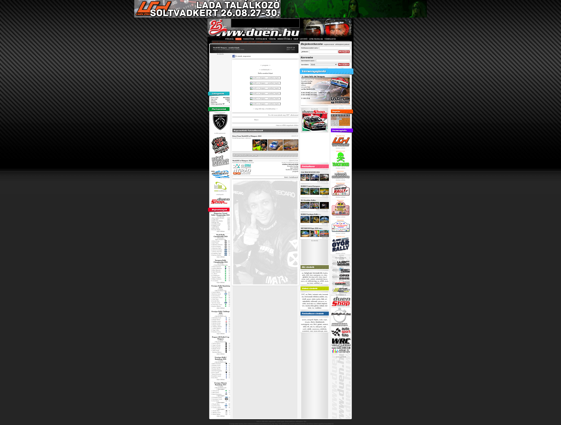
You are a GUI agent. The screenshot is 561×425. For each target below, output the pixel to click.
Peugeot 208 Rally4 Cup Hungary (220, 338)
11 (335, 117)
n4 (306, 281)
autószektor (267, 42)
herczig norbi (313, 277)
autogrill (310, 320)
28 (343, 121)
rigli (324, 327)
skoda (326, 281)
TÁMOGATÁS (330, 39)
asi (302, 273)
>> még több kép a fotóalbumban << (265, 108)
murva (302, 281)
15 (346, 117)
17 (332, 119)
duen (311, 275)
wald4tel (317, 283)
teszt (311, 331)
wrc (321, 283)
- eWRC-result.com (315, 93)
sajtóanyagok (223, 42)
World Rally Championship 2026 (221, 235)
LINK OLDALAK (316, 39)
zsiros (325, 331)
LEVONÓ (304, 39)
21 (343, 119)
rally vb (312, 327)
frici (315, 324)
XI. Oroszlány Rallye (308, 200)
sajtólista (237, 42)
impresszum (272, 421)
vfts (313, 308)
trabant (322, 306)
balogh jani (308, 273)
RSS (305, 421)
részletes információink (290, 164)
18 (335, 119)
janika (318, 299)
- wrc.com (312, 95)
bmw (310, 294)
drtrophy (307, 322)
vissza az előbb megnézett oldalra (287, 125)
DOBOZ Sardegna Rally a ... (311, 214)
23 (348, 119)
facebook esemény (292, 169)
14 (343, 117)
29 (346, 121)
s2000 (322, 281)
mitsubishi (306, 301)
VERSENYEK (248, 39)
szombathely (305, 331)
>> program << (265, 65)
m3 (326, 299)
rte (318, 281)
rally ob (306, 326)
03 (340, 123)
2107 (303, 294)
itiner (320, 277)
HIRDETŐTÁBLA (284, 39)
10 (332, 117)
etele (311, 324)
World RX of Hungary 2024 (242, 160)
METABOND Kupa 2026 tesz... (312, 228)
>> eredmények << (265, 69)
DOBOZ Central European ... (311, 186)
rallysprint (318, 327)
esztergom (317, 275)
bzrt (326, 297)
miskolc (312, 279)
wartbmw (318, 308)
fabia (325, 275)
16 (348, 117)
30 (348, 121)
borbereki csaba (317, 294)
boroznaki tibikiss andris (314, 297)
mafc (308, 279)
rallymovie (321, 301)
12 (346, 125)
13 (340, 117)
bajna (316, 319)
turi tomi (310, 283)
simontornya (315, 329)
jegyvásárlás (294, 168)
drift (307, 275)
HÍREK (238, 39)
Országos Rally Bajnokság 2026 (220, 286)
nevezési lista (305, 87)
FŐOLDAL (229, 39)
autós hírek (252, 42)
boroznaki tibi (317, 273)
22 (346, 119)
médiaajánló (259, 42)
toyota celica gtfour (312, 306)
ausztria (304, 320)
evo (322, 275)
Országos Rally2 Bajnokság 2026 (220, 358)
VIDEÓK (272, 39)
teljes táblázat (221, 231)
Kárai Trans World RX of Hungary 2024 (246, 136)
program (295, 171)
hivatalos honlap (292, 166)
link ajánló (244, 42)
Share (256, 120)
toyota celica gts (318, 331)
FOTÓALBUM (261, 39)
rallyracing (312, 281)
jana (313, 299)
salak (309, 329)
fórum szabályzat (290, 421)
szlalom (323, 329)
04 (343, 123)
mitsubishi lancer (321, 279)
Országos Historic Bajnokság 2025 (220, 384)
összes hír (215, 42)
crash (304, 299)
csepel (325, 320)
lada (322, 299)
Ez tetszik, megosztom (243, 56)
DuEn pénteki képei (323, 182)
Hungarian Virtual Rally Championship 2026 (220, 214)
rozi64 (304, 329)
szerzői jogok (280, 421)
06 (348, 123)
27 (340, 121)
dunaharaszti (320, 322)
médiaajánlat (299, 421)
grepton (305, 277)
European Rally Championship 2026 (221, 261)
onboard (314, 301)
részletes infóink (340, 148)
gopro (309, 299)
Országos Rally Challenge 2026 (220, 312)
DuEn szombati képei (322, 210)
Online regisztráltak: (217, 104)
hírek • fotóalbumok (291, 177)
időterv (303, 85)
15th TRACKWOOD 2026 (310, 172)
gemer (320, 324)
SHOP (296, 39)
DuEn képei (325, 196)
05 (346, 123)
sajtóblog (230, 42)
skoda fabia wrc (311, 303)
